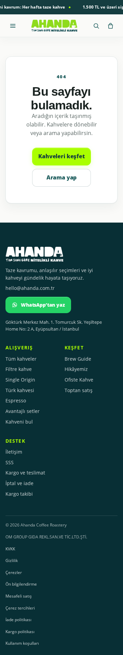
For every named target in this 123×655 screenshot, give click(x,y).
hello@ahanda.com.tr (30, 288)
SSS (9, 462)
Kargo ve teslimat (25, 472)
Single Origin (20, 379)
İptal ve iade (19, 483)
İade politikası (18, 620)
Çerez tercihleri (20, 608)
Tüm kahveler (21, 359)
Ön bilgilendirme (21, 584)
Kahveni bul (19, 421)
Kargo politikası (20, 631)
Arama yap (61, 177)
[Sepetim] (110, 25)
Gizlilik (11, 560)
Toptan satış (79, 390)
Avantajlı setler (22, 411)
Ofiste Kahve (79, 379)
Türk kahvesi (19, 390)
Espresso (15, 400)
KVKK (10, 549)
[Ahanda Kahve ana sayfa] (54, 25)
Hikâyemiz (76, 369)
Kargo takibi (19, 494)
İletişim (13, 452)
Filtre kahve (18, 369)
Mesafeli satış (18, 596)
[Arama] (96, 25)
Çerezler (13, 572)
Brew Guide (78, 359)
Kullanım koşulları (22, 643)
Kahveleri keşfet (61, 156)
